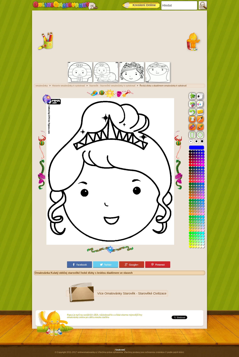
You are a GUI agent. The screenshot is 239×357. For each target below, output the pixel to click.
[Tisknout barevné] (199, 104)
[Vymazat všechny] (192, 104)
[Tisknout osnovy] (199, 96)
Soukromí (120, 350)
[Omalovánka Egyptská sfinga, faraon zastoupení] (106, 81)
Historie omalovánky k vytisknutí (68, 85)
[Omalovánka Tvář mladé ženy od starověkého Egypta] (157, 81)
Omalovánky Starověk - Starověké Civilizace (135, 293)
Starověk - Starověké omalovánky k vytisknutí (112, 85)
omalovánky (42, 85)
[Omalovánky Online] (65, 5)
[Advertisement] (119, 35)
